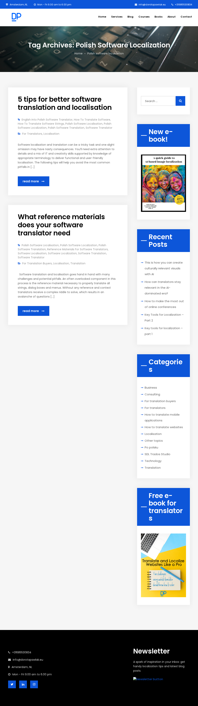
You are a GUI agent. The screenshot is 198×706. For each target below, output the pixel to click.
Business (151, 388)
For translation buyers (37, 263)
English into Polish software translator (47, 120)
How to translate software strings (41, 124)
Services (116, 17)
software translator (99, 128)
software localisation (32, 253)
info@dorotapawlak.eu (152, 4)
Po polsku (151, 447)
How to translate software (92, 120)
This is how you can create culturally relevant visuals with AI (164, 268)
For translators (32, 134)
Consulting (152, 394)
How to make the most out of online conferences (164, 304)
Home (102, 17)
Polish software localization (78, 245)
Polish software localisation (83, 124)
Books (158, 17)
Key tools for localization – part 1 (164, 331)
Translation (77, 263)
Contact (186, 17)
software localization (62, 253)
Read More (31, 181)
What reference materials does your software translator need (61, 225)
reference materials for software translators (77, 249)
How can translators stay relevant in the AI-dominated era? (163, 287)
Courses (143, 17)
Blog (130, 17)
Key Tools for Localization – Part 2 (164, 317)
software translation (92, 253)
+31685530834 (183, 4)
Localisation (51, 134)
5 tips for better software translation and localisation (65, 103)
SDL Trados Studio (157, 454)
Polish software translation (66, 128)
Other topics (154, 441)
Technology (153, 461)
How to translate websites (164, 427)
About (171, 17)
